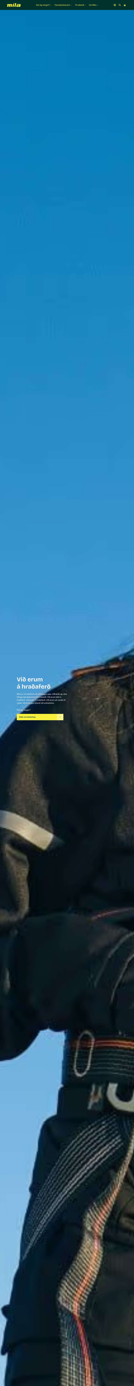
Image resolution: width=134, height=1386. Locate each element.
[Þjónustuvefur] (124, 4)
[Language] (114, 4)
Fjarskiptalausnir (62, 5)
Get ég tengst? (43, 5)
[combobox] (37, 717)
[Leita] (119, 4)
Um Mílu (93, 5)
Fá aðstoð (79, 5)
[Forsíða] (14, 5)
